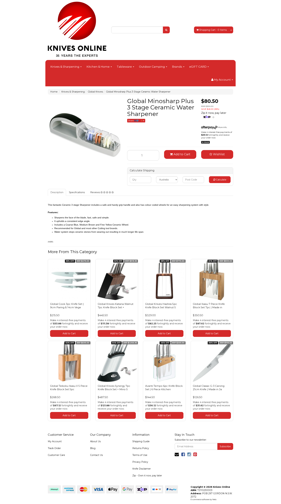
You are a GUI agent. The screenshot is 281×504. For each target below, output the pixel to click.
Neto (214, 499)
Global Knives (95, 91)
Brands (177, 66)
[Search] (166, 30)
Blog (92, 448)
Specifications (77, 192)
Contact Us (96, 455)
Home (54, 91)
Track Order (54, 448)
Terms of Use (139, 455)
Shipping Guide (141, 441)
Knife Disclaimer (141, 468)
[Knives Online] (77, 28)
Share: (131, 120)
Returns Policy (140, 448)
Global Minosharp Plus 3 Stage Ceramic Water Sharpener (138, 91)
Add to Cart (181, 154)
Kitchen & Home (98, 66)
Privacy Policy (140, 461)
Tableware (125, 66)
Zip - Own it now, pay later (147, 475)
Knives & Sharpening (65, 66)
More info (222, 127)
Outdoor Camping (152, 66)
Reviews (95, 192)
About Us (95, 441)
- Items (213, 29)
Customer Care (56, 455)
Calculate (220, 179)
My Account (55, 441)
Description (56, 192)
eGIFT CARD (198, 66)
